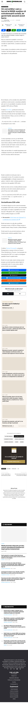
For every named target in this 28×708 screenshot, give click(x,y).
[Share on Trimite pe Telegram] (19, 30)
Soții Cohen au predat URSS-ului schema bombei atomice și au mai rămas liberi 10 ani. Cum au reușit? (14, 634)
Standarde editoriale (14, 677)
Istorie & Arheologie (19, 439)
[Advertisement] (14, 705)
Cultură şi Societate (8, 4)
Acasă (2, 4)
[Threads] (20, 669)
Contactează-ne (14, 684)
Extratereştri (14, 468)
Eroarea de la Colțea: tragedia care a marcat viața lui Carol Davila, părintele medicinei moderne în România (14, 612)
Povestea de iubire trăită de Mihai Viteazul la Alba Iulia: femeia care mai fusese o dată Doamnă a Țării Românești (13, 579)
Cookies (14, 682)
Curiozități (8, 468)
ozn (18, 468)
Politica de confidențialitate (14, 680)
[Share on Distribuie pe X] (8, 30)
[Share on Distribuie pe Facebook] (3, 30)
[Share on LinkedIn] (24, 30)
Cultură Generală (9, 436)
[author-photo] (14, 486)
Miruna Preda (6, 20)
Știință (16, 441)
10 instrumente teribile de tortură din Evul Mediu (21, 474)
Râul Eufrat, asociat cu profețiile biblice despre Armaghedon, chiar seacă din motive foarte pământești (14, 619)
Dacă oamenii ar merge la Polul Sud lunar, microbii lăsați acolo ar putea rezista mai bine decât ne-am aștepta (13, 557)
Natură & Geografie (9, 441)
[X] (14, 669)
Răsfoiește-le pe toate (7, 307)
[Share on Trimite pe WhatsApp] (13, 30)
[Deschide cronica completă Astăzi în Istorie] (14, 455)
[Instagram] (11, 669)
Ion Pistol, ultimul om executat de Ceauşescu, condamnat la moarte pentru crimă (14, 627)
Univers (22, 441)
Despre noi (14, 675)
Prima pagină (14, 673)
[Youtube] (17, 669)
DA (8, 293)
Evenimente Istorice (8, 439)
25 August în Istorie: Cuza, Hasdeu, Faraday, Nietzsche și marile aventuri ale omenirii (13, 572)
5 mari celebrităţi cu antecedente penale (5, 474)
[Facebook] (8, 669)
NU (20, 293)
